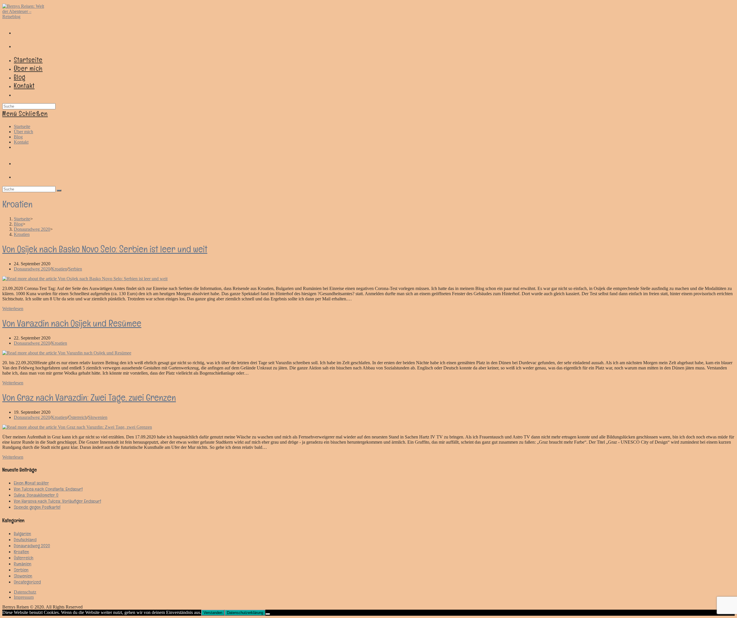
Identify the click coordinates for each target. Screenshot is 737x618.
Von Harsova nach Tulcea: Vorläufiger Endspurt (57, 501)
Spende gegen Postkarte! (37, 507)
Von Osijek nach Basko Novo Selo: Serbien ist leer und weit (104, 249)
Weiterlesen (12, 308)
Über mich (23, 131)
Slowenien (97, 417)
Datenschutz (25, 592)
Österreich (77, 417)
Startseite (22, 126)
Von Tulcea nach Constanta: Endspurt (48, 489)
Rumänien (22, 564)
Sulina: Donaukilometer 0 (36, 495)
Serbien (75, 268)
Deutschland (25, 540)
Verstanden (213, 613)
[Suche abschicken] (59, 190)
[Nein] (267, 614)
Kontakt (21, 142)
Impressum (24, 597)
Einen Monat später (31, 483)
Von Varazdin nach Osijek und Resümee (71, 323)
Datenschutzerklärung (245, 613)
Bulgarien (22, 534)
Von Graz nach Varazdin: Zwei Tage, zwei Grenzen (89, 397)
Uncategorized (27, 582)
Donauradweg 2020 (32, 268)
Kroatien (59, 268)
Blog (18, 136)
